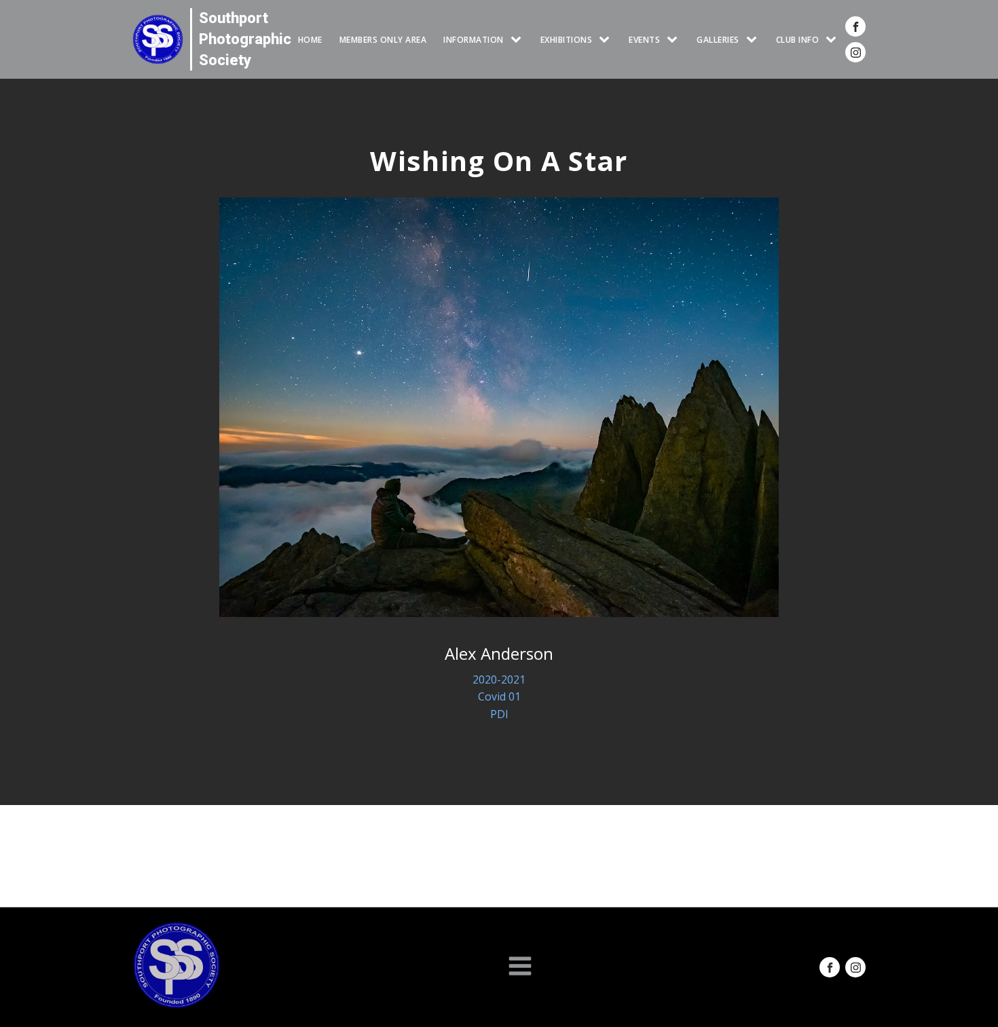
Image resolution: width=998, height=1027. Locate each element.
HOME (310, 39)
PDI (499, 714)
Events (644, 39)
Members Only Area (383, 39)
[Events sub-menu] (675, 39)
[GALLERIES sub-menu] (754, 39)
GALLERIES (718, 39)
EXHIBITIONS (566, 39)
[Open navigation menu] (520, 967)
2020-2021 (499, 679)
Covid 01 (499, 696)
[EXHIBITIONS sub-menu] (607, 39)
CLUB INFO (797, 39)
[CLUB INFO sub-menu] (834, 39)
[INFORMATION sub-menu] (519, 39)
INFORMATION (473, 39)
